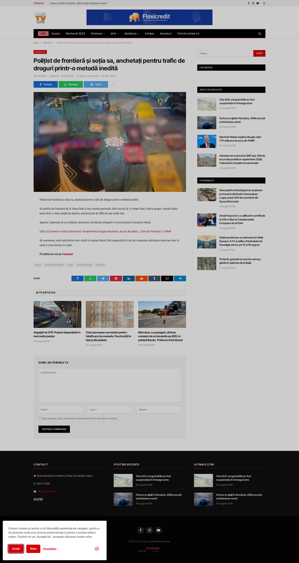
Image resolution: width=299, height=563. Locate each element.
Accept (16, 548)
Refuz (33, 548)
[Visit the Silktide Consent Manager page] (97, 549)
